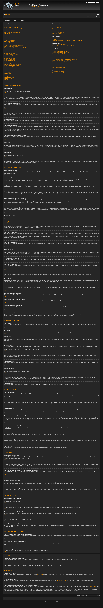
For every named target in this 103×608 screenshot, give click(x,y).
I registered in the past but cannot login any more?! (13, 32)
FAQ (89, 16)
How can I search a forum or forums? (59, 50)
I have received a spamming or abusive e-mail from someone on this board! (67, 40)
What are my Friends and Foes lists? (59, 44)
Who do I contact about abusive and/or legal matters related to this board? (66, 73)
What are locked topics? (8, 79)
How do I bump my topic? (9, 66)
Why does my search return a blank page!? (60, 52)
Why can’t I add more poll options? (10, 56)
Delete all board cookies (84, 598)
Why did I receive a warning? (9, 61)
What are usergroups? (56, 27)
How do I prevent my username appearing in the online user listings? (17, 28)
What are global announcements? (10, 76)
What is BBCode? (7, 71)
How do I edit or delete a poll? (9, 58)
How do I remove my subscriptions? (59, 61)
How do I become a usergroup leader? (59, 29)
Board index (7, 14)
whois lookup (93, 586)
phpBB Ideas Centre (61, 580)
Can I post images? (7, 74)
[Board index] (16, 5)
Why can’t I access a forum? (9, 59)
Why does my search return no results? (60, 51)
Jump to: (78, 595)
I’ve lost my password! (8, 29)
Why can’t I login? (7, 24)
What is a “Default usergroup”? (58, 32)
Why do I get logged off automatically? (11, 27)
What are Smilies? (7, 73)
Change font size (98, 14)
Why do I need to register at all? (10, 26)
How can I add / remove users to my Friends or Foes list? (63, 45)
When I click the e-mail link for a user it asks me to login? (15, 47)
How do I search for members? (58, 53)
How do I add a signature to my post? (11, 54)
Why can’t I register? (8, 34)
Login (98, 16)
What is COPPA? (7, 33)
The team (77, 598)
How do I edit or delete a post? (9, 53)
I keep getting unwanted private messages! (60, 39)
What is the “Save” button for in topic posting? (12, 64)
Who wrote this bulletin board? (58, 71)
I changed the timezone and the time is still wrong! (13, 42)
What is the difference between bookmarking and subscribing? (64, 59)
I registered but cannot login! (9, 31)
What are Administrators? (57, 24)
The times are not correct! (9, 41)
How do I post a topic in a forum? (10, 52)
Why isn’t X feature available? (58, 72)
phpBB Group (40, 574)
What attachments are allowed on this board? (61, 65)
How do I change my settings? (9, 40)
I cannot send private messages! (58, 37)
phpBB (47, 601)
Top (5, 92)
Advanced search (95, 3)
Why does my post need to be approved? (12, 65)
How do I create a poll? (8, 55)
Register (94, 16)
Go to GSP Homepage (34, 6)
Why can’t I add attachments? (9, 60)
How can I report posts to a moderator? (11, 63)
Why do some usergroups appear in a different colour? (63, 31)
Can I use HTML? (7, 72)
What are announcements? (9, 77)
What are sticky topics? (8, 78)
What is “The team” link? (57, 33)
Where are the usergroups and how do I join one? (62, 28)
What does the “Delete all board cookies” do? (12, 36)
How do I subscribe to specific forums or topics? (61, 60)
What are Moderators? (56, 26)
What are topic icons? (8, 80)
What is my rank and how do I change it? (11, 46)
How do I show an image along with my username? (13, 45)
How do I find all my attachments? (59, 67)
